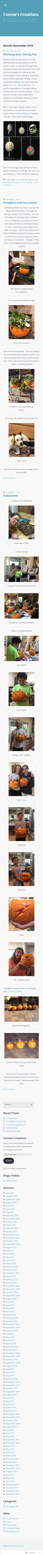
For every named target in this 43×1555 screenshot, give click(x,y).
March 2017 (11, 1407)
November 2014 (13, 1468)
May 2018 (10, 1375)
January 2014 (11, 1488)
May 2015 (10, 1449)
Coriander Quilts (10, 1180)
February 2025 (12, 1215)
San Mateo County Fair (16, 1121)
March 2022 (11, 1263)
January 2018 (11, 1379)
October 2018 (12, 1359)
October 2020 (12, 1292)
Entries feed (11, 1525)
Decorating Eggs (22, 180)
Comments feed (12, 1528)
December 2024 (12, 1218)
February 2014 (12, 1484)
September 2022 (13, 1244)
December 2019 (12, 1324)
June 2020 (10, 1305)
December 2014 (12, 1465)
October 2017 (12, 1388)
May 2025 (10, 1212)
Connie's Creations (14, 1138)
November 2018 (13, 1356)
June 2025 (10, 1209)
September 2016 (13, 1423)
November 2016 (13, 1417)
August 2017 (11, 1395)
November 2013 (13, 1494)
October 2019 (12, 1331)
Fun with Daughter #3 (15, 1124)
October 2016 (12, 1420)
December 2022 (12, 1234)
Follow (8, 1160)
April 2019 (10, 1340)
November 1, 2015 (13, 492)
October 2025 (12, 1196)
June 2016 (10, 1433)
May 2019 (10, 1337)
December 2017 (12, 1382)
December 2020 (12, 1286)
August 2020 (11, 1299)
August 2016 (11, 1427)
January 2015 (11, 1462)
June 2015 (10, 1446)
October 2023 (12, 1222)
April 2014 (10, 1481)
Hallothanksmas (13, 1131)
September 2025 (13, 1199)
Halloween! (10, 495)
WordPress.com (12, 1531)
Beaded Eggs (10, 180)
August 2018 (11, 1366)
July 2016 (10, 1430)
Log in (8, 1522)
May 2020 (10, 1308)
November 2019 (13, 1327)
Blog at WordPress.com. (13, 1546)
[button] (9, 129)
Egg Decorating (13, 182)
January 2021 (11, 1282)
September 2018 (13, 1363)
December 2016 (12, 1414)
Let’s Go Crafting (15, 85)
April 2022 (10, 1260)
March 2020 (11, 1315)
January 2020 (11, 1321)
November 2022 (13, 1238)
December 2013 (12, 1491)
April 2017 (10, 1404)
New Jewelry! (11, 1128)
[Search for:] (18, 1105)
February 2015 (12, 1459)
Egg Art (31, 180)
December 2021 (12, 1273)
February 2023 (12, 1228)
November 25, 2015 (13, 51)
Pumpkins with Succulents (20, 202)
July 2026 (10, 1193)
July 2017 (10, 1398)
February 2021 (12, 1279)
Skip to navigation (5, 5)
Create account (12, 1518)
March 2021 (11, 1276)
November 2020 (13, 1289)
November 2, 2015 (13, 199)
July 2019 (10, 1334)
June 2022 (10, 1254)
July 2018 (10, 1369)
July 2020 (10, 1302)
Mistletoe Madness (22, 113)
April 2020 (10, 1311)
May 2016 (10, 1436)
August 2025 (11, 1202)
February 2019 (12, 1347)
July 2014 (10, 1475)
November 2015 (13, 1443)
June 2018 (10, 1372)
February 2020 (12, 1318)
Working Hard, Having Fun (20, 54)
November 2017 (13, 1385)
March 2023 (11, 1225)
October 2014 (12, 1471)
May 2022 (10, 1257)
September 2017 (13, 1391)
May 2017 (10, 1401)
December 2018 (12, 1353)
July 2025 (10, 1205)
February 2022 (12, 1266)
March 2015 (11, 1455)
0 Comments (10, 478)
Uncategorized (12, 1506)
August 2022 (11, 1247)
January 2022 (11, 1270)
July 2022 (10, 1250)
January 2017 (11, 1411)
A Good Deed (12, 1118)
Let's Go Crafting (26, 182)
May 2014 (10, 1478)
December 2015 (12, 1439)
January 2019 (11, 1350)
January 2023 (11, 1231)
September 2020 (13, 1295)
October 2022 (12, 1241)
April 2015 (10, 1452)
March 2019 (11, 1343)
